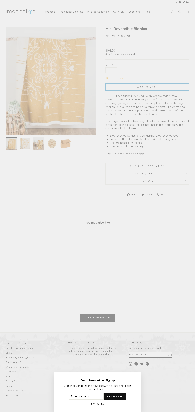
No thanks (97, 403)
